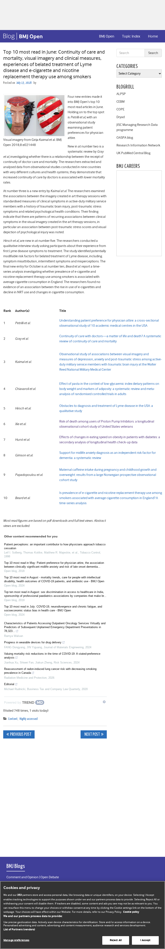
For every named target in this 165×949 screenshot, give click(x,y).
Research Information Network (138, 145)
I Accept (145, 940)
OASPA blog (124, 138)
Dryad (120, 117)
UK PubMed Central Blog (133, 153)
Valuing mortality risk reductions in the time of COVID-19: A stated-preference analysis (52, 655)
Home (153, 36)
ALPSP (121, 94)
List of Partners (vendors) (19, 929)
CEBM (120, 102)
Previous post (20, 734)
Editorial (9, 684)
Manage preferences (16, 940)
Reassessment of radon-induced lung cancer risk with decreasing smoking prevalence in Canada (50, 670)
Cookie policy (131, 912)
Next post (92, 734)
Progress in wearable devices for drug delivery (32, 642)
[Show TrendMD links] (104, 702)
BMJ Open (106, 36)
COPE (120, 109)
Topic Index (131, 36)
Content (13, 718)
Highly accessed (29, 718)
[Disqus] (55, 795)
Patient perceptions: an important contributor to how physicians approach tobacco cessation (54, 546)
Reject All (116, 940)
